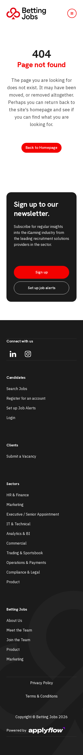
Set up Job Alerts (21, 408)
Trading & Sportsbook (24, 553)
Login (10, 417)
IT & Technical (18, 524)
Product (13, 582)
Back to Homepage (41, 147)
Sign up (42, 272)
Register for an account (25, 398)
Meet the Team (19, 630)
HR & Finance (17, 495)
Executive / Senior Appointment (32, 514)
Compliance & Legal (23, 572)
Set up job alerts (41, 287)
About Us (14, 620)
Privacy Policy (41, 682)
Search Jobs (16, 388)
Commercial (16, 543)
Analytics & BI (18, 533)
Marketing (15, 504)
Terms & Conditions (41, 696)
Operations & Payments (26, 562)
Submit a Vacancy (21, 456)
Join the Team (18, 639)
